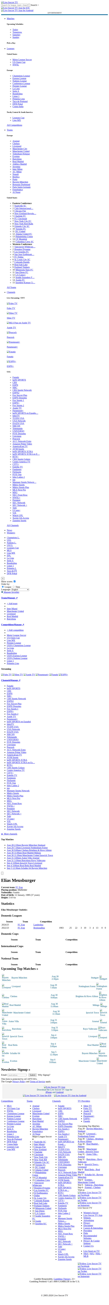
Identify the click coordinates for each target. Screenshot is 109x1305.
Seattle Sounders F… (24, 277)
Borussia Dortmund (21, 184)
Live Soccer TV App (92, 1215)
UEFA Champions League (19, 645)
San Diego (40, 1211)
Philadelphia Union (24, 236)
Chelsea (16, 143)
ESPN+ (15, 403)
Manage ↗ (12, 598)
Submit (32, 1075)
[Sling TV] (17, 674)
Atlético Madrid (19, 164)
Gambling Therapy (62, 1279)
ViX (14, 513)
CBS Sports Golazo (21, 459)
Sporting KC (41, 1223)
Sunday (15, 37)
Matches (10, 18)
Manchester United (21, 151)
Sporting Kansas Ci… (25, 282)
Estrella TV (17, 467)
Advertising (88, 1220)
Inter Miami (39, 1144)
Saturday (16, 35)
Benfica (15, 177)
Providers (87, 1230)
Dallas (37, 1195)
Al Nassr (16, 192)
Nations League (19, 81)
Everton (16, 156)
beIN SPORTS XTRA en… (64, 1188)
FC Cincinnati (20, 218)
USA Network (19, 421)
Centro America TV (21, 462)
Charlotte (38, 1152)
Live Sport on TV (91, 1251)
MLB (85, 1256)
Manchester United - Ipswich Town (88, 1150)
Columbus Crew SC (24, 241)
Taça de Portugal (20, 101)
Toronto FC (20, 229)
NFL (92, 1253)
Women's (11, 533)
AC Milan (17, 172)
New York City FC (22, 221)
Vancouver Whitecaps (38, 1184)
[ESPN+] (63, 674)
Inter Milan (17, 169)
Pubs (85, 1233)
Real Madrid (18, 161)
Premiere (16, 500)
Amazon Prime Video (22, 444)
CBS (14, 382)
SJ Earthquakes (41, 1193)
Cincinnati (38, 1154)
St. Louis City (40, 1198)
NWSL (15, 65)
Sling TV (87, 1106)
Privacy (86, 1223)
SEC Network (18, 502)
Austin (38, 1221)
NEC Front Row (20, 495)
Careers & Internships (93, 1228)
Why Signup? (44, 1075)
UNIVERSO (18, 431)
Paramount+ (17, 410)
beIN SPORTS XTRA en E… (26, 454)
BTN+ (15, 456)
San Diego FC (21, 272)
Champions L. (13, 537)
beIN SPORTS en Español (19, 721)
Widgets (87, 1218)
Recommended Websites (90, 1237)
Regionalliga (39, 928)
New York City (41, 1157)
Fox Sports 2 (18, 405)
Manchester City (19, 148)
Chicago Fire (20, 211)
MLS (9, 550)
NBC (14, 387)
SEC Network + (19, 505)
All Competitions (14, 125)
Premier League (19, 86)
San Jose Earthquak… (24, 254)
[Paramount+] (42, 674)
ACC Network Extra (21, 441)
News (9, 530)
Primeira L (11, 568)
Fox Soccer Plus (19, 395)
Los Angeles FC (21, 252)
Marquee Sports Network (18, 790)
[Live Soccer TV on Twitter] (90, 1200)
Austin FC (20, 280)
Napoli (15, 174)
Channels (11, 292)
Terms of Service (37, 1081)
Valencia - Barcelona (94, 1185)
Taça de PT (12, 571)
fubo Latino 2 (18, 477)
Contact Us (88, 1246)
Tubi (14, 508)
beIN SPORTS (19, 380)
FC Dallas (18, 257)
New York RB (40, 1160)
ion (13, 479)
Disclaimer (88, 1225)
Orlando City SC (22, 226)
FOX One (17, 474)
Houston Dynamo (22, 249)
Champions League (21, 76)
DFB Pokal (17, 104)
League (7, 587)
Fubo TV (87, 1108)
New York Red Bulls (23, 224)
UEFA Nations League (17, 658)
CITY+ (15, 464)
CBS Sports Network (22, 390)
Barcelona (17, 159)
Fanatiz (15, 377)
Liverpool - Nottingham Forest (87, 1134)
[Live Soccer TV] (9, 2)
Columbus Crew (42, 1180)
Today (15, 29)
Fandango (16, 469)
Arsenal (15, 141)
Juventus (16, 166)
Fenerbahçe (17, 189)
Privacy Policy (19, 1081)
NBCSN (16, 426)
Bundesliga (17, 94)
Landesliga (38, 924)
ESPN (15, 385)
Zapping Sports (19, 520)
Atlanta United (41, 1170)
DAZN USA (18, 423)
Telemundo (17, 428)
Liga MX (16, 120)
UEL (9, 540)
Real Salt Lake (21, 264)
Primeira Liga (18, 99)
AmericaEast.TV (20, 446)
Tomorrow (17, 32)
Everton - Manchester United (86, 1181)
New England (40, 1149)
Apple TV (17, 408)
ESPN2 (15, 392)
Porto (14, 179)
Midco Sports (18, 485)
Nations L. (11, 543)
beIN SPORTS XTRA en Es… (21, 762)
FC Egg (19, 887)
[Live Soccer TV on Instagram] (90, 1205)
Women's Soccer (90, 1213)
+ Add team (12, 603)
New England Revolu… (25, 213)
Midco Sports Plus (20, 487)
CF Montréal (21, 239)
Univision (16, 436)
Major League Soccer (22, 59)
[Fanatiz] (53, 674)
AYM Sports (18, 449)
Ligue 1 (15, 96)
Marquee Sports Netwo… (65, 1219)
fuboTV (16, 415)
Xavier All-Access (20, 518)
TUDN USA (18, 418)
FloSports (16, 472)
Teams (10, 130)
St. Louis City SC (22, 259)
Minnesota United (43, 1208)
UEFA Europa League (17, 655)
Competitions (7, 624)
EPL (9, 555)
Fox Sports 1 (18, 400)
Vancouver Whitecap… (24, 247)
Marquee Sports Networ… (24, 482)
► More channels (9, 834)
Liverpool (16, 146)
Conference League (21, 83)
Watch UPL (17, 515)
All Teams (11, 287)
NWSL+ (16, 497)
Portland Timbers (22, 267)
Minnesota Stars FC (24, 270)
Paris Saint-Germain (21, 187)
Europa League (19, 78)
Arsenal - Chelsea (92, 1187)
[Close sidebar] (2, 873)
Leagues (10, 48)
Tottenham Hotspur (21, 154)
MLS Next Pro (19, 490)
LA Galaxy (20, 275)
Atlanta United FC (23, 234)
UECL (10, 545)
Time (17, 587)
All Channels (13, 525)
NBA (85, 1253)
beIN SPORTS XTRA (22, 451)
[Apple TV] (29, 674)
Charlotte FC (20, 216)
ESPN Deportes (19, 398)
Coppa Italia (17, 106)
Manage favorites (11, 592)
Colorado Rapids (22, 262)
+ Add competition (15, 630)
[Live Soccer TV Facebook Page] (90, 1195)
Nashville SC (20, 206)
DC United (20, 231)
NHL (98, 1253)
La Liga (16, 88)
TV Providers (84, 1101)
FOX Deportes (19, 433)
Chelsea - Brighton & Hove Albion (90, 1140)
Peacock (16, 439)
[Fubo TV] (6, 674)
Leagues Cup (18, 118)
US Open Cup (18, 62)
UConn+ (16, 510)
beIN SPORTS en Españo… (25, 413)
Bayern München (20, 182)
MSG (14, 492)
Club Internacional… (23, 208)
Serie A (15, 91)
